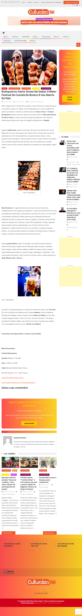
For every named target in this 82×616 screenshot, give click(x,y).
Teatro (35, 37)
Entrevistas (7, 41)
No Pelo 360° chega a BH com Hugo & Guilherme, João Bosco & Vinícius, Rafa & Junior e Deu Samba (73, 148)
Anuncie (36, 2)
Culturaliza (26, 88)
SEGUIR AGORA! (29, 423)
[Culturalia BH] (41, 582)
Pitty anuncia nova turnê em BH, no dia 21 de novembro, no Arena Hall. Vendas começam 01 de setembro (73, 175)
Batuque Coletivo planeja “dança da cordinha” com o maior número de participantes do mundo (9, 483)
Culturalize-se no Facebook (12, 544)
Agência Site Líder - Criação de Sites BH (47, 603)
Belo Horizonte (14, 88)
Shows (5, 37)
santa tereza (34, 432)
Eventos (15, 37)
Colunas (65, 37)
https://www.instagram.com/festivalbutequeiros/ (18, 382)
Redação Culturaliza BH (8, 494)
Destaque (43, 470)
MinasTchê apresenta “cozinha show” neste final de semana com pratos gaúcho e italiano (51, 533)
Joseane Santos (19, 102)
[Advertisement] (69, 122)
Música (14, 475)
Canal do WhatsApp (20, 41)
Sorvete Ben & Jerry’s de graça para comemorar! (47, 479)
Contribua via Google (71, 3)
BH (9, 432)
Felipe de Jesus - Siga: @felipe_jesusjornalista (73, 163)
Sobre (23, 2)
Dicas (14, 470)
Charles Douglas (43, 487)
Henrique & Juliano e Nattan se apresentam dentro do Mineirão (9, 533)
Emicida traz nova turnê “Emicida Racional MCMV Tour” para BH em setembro (73, 195)
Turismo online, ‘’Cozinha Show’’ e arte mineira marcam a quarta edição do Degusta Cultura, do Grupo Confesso (28, 483)
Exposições (25, 37)
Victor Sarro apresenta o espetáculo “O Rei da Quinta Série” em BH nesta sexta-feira (73, 214)
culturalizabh (14, 432)
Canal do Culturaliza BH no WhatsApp (51, 2)
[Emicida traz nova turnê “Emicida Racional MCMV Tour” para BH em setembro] (62, 191)
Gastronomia (46, 37)
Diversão (36, 88)
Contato (30, 2)
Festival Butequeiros (24, 432)
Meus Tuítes (32, 550)
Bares (4, 88)
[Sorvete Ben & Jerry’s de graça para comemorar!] (48, 462)
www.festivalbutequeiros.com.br (13, 377)
